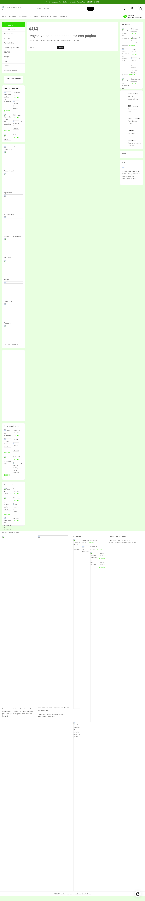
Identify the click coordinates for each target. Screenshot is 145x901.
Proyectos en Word (11, 70)
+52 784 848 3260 (135, 17)
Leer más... (133, 178)
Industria (7, 61)
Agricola (7, 38)
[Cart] (140, 8)
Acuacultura (8, 34)
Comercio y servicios (11, 47)
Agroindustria (9, 43)
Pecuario (7, 66)
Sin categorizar (9, 29)
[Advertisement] (13, 386)
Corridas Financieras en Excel (70, 894)
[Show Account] (132, 9)
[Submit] (90, 9)
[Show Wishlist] (125, 8)
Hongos (7, 56)
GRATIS (7, 52)
